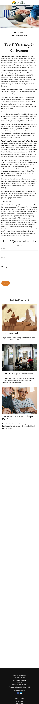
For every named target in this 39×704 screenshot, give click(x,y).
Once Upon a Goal (10, 333)
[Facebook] (18, 693)
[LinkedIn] (21, 693)
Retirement (19, 701)
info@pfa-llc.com (19, 690)
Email (3, 258)
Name (3, 249)
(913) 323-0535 (21, 675)
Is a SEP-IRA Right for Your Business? (18, 373)
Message (4, 267)
